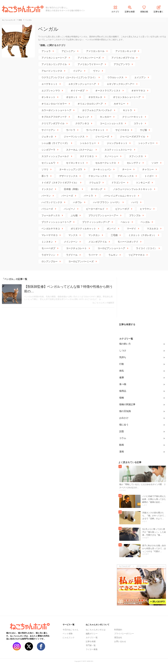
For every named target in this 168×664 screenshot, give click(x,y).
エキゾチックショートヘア (82, 84)
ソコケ (154, 163)
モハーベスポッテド (128, 241)
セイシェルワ (48, 163)
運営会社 (118, 637)
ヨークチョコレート (76, 248)
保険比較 (144, 12)
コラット (138, 123)
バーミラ (88, 195)
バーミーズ (67, 195)
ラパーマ (93, 255)
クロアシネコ (82, 123)
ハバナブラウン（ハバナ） (107, 202)
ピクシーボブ (122, 209)
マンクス (73, 235)
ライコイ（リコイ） (146, 248)
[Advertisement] (141, 297)
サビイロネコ (122, 130)
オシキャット (48, 97)
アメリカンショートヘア (54, 57)
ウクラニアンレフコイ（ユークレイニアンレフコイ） (69, 77)
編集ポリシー (92, 633)
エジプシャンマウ (51, 90)
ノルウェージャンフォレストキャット (132, 189)
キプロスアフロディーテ (54, 117)
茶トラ (45, 176)
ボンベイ (111, 228)
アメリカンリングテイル (54, 64)
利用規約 (118, 630)
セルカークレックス (105, 163)
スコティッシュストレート (118, 149)
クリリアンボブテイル (53, 123)
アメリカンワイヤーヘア (90, 64)
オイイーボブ (77, 90)
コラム (122, 438)
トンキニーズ (143, 182)
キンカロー (105, 117)
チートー (126, 169)
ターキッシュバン (102, 169)
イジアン (77, 71)
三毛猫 (114, 235)
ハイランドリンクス (52, 202)
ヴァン (96, 71)
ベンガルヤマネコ (51, 228)
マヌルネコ (152, 228)
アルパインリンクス (52, 71)
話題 (121, 431)
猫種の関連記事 (127, 404)
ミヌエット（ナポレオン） (142, 235)
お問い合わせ (120, 641)
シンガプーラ (48, 149)
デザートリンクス (68, 176)
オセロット (72, 97)
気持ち (122, 357)
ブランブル (135, 215)
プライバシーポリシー (124, 633)
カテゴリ (115, 12)
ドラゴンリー (118, 182)
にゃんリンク (68, 637)
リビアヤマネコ (136, 255)
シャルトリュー (88, 143)
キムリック (83, 117)
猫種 (121, 397)
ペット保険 (68, 633)
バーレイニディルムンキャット (120, 195)
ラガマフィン (48, 255)
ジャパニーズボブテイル (132, 136)
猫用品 (122, 391)
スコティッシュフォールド (55, 156)
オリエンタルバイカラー (54, 103)
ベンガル (145, 222)
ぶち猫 (74, 215)
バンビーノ (69, 209)
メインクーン (71, 241)
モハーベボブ (48, 248)
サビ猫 (143, 130)
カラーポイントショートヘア (56, 110)
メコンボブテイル (97, 241)
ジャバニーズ (102, 136)
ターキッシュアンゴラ (70, 169)
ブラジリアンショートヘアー (103, 215)
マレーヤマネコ (50, 235)
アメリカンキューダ (125, 51)
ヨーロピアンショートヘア (111, 248)
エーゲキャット (50, 84)
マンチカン (94, 235)
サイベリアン (48, 130)
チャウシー (148, 169)
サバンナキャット (95, 130)
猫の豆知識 (125, 411)
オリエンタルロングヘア (90, 103)
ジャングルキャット (117, 143)
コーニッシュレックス (111, 123)
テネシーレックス (97, 176)
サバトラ (70, 130)
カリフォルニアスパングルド (97, 110)
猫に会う (123, 424)
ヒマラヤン (145, 209)
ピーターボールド (95, 209)
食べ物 (122, 384)
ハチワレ (77, 202)
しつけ (122, 350)
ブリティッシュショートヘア (56, 222)
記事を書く (159, 12)
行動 (121, 364)
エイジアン (140, 77)
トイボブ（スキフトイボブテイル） (60, 182)
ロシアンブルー (50, 261)
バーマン (46, 195)
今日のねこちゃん (70, 630)
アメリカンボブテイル (122, 57)
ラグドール (72, 255)
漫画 (121, 451)
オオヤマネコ (138, 90)
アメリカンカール (95, 51)
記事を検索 (130, 12)
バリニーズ (47, 209)
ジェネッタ (47, 136)
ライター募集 (92, 649)
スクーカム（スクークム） (80, 149)
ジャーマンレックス (74, 136)
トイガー (149, 176)
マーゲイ (131, 228)
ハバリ (134, 202)
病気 (121, 370)
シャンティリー (146, 143)
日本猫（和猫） (72, 189)
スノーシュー (111, 156)
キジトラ (127, 110)
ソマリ (45, 169)
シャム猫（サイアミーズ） (55, 143)
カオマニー (119, 103)
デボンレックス (126, 176)
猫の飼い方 (125, 343)
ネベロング (96, 189)
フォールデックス (51, 215)
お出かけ (123, 418)
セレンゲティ (134, 163)
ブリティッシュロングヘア (96, 222)
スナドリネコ (87, 156)
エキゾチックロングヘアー (120, 84)
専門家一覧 (91, 645)
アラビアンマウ (122, 64)
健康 (121, 377)
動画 (121, 444)
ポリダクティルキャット (83, 228)
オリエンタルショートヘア (127, 97)
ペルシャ (125, 222)
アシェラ (46, 51)
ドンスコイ (47, 189)
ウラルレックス (115, 77)
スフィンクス (136, 156)
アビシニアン (68, 51)
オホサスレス (95, 97)
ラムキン (113, 255)
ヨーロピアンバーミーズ (81, 261)
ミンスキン (47, 241)
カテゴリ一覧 (92, 637)
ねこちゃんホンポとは (95, 630)
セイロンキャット (75, 163)
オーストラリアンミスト (108, 90)
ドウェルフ (95, 182)
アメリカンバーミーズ (89, 57)
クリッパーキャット (132, 117)
